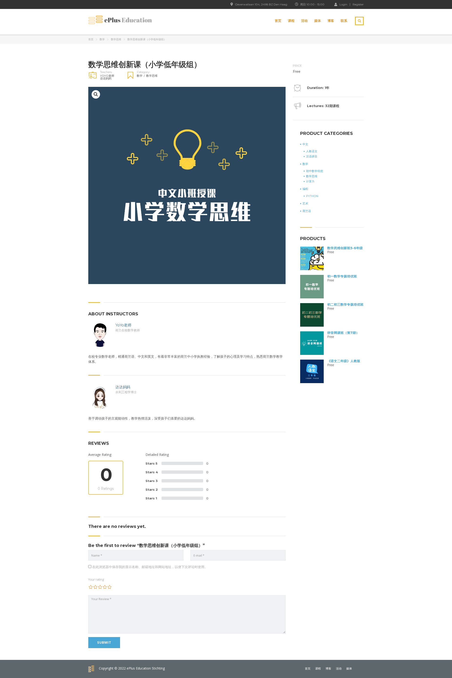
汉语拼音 (311, 156)
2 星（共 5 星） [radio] (95, 587)
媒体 (317, 21)
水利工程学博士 (126, 392)
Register (358, 4)
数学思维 (116, 39)
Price (297, 65)
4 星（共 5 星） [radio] (104, 587)
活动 (304, 21)
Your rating (96, 579)
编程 (305, 189)
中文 (305, 144)
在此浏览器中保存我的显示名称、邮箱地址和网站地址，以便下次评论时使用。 (150, 567)
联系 (344, 21)
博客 (330, 21)
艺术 (305, 203)
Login (343, 4)
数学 (102, 39)
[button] (96, 94)
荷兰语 (307, 211)
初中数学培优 (314, 171)
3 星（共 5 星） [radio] (100, 587)
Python (312, 196)
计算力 (310, 181)
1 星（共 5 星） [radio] (90, 587)
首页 (278, 21)
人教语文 (311, 151)
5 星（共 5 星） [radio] (109, 587)
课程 (291, 21)
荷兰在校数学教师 (127, 330)
